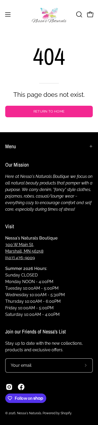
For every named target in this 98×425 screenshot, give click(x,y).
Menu (10, 146)
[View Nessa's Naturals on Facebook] (21, 387)
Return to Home (49, 111)
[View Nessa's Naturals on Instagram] (9, 387)
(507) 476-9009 (20, 257)
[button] (78, 14)
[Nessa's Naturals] (49, 14)
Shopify (66, 413)
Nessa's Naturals (29, 413)
